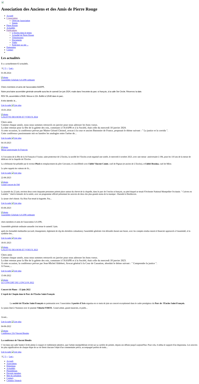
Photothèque (11, 371)
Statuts (15, 23)
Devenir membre (13, 373)
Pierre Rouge (12, 25)
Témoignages (17, 37)
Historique (10, 366)
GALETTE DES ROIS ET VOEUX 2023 (19, 250)
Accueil (9, 16)
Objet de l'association (21, 20)
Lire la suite (6, 105)
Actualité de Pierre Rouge (23, 35)
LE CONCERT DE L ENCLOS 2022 (17, 282)
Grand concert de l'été (10, 184)
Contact (9, 50)
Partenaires (11, 47)
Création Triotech (13, 380)
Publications (11, 30)
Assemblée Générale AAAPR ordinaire (18, 80)
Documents (17, 40)
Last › (11, 68)
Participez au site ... (20, 45)
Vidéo (14, 42)
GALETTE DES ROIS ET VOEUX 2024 (19, 117)
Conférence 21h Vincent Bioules (15, 333)
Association (11, 363)
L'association (12, 18)
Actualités (10, 28)
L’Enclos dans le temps (22, 33)
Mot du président (13, 376)
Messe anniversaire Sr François (14, 150)
